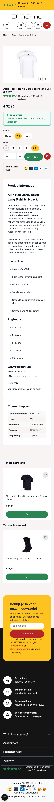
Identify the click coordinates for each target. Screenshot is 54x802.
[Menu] (6, 25)
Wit (18, 136)
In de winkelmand (37, 156)
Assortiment (10, 743)
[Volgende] (45, 79)
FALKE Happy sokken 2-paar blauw (23, 558)
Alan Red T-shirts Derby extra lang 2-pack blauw (26, 498)
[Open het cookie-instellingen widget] (4, 797)
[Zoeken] (20, 25)
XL (26, 148)
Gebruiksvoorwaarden (21, 649)
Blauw (8, 136)
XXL (35, 148)
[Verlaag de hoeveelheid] (6, 156)
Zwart (27, 136)
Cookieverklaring (37, 796)
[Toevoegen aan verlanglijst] (47, 156)
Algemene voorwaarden (26, 793)
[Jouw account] (38, 25)
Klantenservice (12, 751)
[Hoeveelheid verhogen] (19, 156)
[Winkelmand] (47, 25)
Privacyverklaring (16, 796)
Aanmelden (27, 634)
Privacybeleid (16, 646)
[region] (27, 64)
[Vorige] (40, 79)
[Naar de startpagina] (27, 17)
